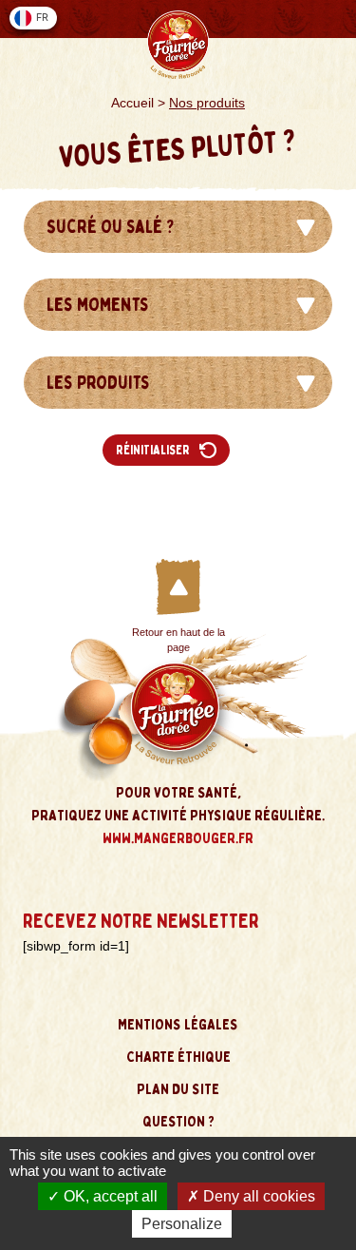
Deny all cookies (257, 1196)
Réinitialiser (153, 450)
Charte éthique (178, 1057)
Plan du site (178, 1089)
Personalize (181, 1224)
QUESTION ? (178, 1121)
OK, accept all (109, 1196)
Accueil (132, 102)
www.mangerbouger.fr (178, 838)
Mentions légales (178, 1024)
